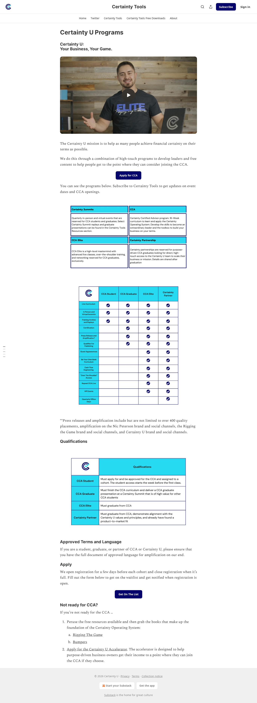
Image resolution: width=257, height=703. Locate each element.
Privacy (125, 676)
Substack (110, 695)
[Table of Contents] (4, 351)
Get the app (147, 685)
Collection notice (152, 676)
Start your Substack (119, 685)
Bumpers (80, 642)
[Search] (202, 7)
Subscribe (226, 7)
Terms (135, 676)
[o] (128, 95)
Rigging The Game (88, 635)
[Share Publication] (210, 7)
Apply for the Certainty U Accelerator (97, 649)
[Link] (55, 47)
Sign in (245, 7)
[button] (82, 18)
